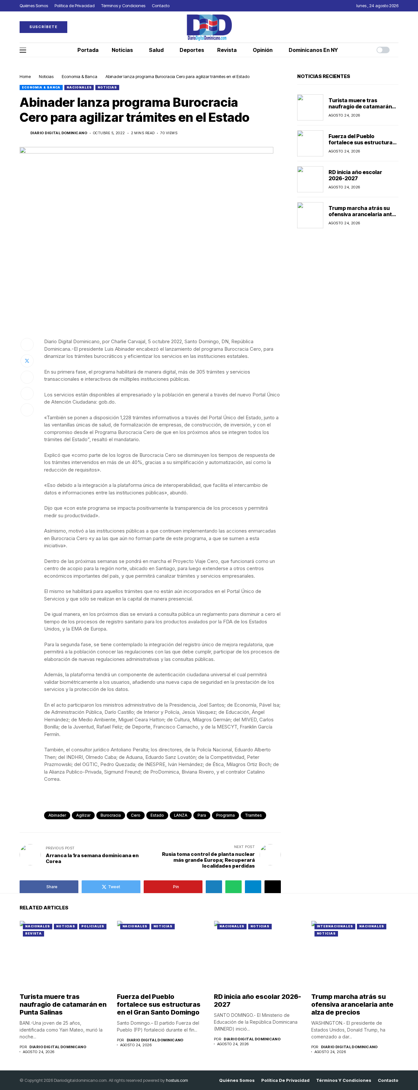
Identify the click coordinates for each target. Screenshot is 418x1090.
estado (157, 815)
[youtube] (396, 27)
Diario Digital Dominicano (58, 133)
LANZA (180, 815)
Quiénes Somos (237, 1080)
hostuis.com (177, 1080)
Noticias (46, 76)
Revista (33, 933)
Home (25, 76)
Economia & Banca (79, 76)
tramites (253, 815)
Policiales (92, 926)
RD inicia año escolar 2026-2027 (355, 175)
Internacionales (335, 926)
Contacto (388, 1080)
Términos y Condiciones (343, 1080)
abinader (57, 815)
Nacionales (79, 87)
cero (135, 815)
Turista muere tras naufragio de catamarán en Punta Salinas (360, 106)
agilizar (83, 815)
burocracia (111, 815)
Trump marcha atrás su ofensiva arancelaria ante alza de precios (362, 214)
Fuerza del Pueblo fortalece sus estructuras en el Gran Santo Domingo (362, 142)
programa (225, 815)
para (202, 815)
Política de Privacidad (285, 1080)
